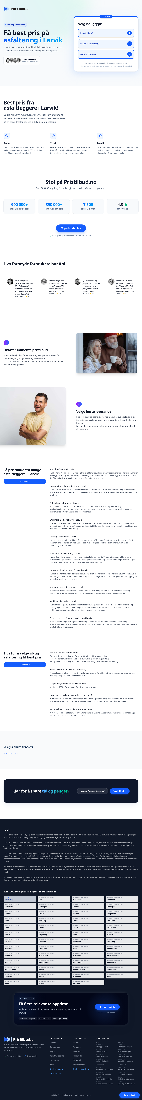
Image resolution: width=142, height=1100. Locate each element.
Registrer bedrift (107, 1007)
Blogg (52, 1051)
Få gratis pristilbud (71, 228)
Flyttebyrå (77, 1060)
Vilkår (52, 1064)
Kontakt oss (55, 1047)
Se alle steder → (56, 1073)
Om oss (53, 1042)
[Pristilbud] (16, 9)
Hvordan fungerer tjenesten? (92, 791)
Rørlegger (77, 1047)
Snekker (76, 1042)
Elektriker (77, 1051)
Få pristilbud (25, 481)
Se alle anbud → (56, 1069)
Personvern (54, 1060)
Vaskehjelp (77, 1056)
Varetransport (79, 1064)
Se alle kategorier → (11, 753)
